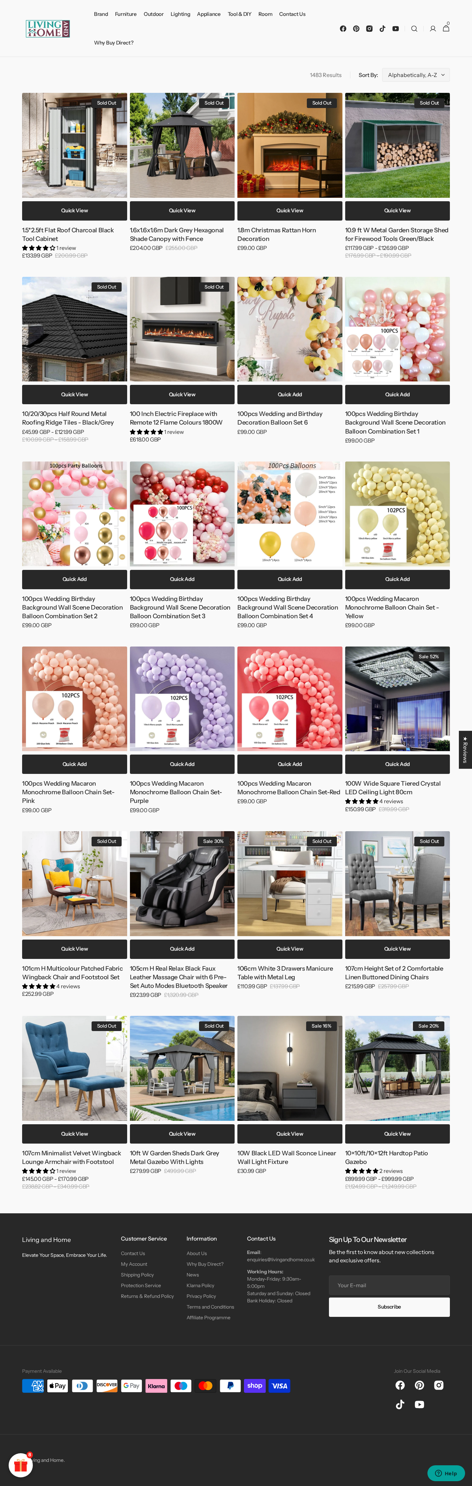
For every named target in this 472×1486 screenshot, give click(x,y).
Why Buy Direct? (205, 1271)
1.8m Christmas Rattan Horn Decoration (276, 234)
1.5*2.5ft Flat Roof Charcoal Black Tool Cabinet (68, 234)
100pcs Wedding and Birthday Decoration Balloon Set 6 (279, 418)
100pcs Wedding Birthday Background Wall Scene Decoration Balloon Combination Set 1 (395, 422)
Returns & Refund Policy (147, 1303)
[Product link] (74, 181)
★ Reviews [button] (465, 749)
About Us (197, 1260)
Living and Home (45, 1467)
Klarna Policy (200, 1292)
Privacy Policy (201, 1303)
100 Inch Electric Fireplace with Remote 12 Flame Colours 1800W (176, 418)
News (193, 1282)
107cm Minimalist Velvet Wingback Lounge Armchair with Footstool (71, 1157)
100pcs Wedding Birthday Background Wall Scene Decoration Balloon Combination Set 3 (180, 607)
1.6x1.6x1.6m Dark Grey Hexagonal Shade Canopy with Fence (177, 234)
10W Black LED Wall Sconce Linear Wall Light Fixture (286, 1157)
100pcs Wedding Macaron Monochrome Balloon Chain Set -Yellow (392, 607)
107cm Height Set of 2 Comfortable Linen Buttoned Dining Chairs (394, 973)
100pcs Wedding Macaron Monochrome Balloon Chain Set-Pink (68, 792)
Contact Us (133, 1260)
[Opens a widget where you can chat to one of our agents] (446, 1474)
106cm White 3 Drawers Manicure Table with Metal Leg (285, 973)
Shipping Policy (137, 1282)
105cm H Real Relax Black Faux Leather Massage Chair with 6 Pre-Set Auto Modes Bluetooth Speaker (179, 977)
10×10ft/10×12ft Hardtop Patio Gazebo (386, 1157)
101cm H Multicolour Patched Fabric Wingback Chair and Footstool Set (72, 973)
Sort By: (368, 74)
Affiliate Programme (208, 1324)
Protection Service (141, 1292)
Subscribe (389, 1313)
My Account (134, 1271)
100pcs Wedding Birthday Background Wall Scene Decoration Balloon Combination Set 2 (72, 607)
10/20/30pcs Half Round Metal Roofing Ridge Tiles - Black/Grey (68, 418)
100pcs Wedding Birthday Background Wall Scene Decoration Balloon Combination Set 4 (287, 607)
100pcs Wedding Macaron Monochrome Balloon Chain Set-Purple (176, 792)
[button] (414, 28)
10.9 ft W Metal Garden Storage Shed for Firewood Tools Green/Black (397, 234)
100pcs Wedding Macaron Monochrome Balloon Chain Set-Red (288, 788)
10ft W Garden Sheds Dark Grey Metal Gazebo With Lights (175, 1157)
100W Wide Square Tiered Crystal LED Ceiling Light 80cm (393, 788)
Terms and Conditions (210, 1314)
